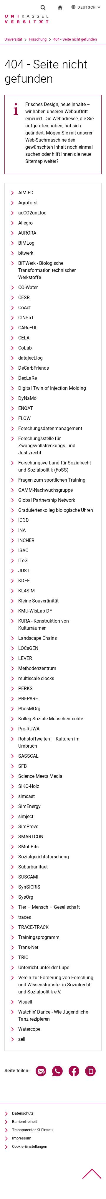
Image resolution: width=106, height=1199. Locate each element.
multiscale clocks (36, 678)
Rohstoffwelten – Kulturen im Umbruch (49, 742)
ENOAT (25, 408)
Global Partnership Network (46, 500)
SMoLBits (28, 846)
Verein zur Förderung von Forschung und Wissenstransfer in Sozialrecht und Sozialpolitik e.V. (55, 985)
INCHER (26, 540)
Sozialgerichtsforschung (43, 857)
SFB (22, 766)
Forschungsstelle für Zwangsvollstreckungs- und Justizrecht (46, 446)
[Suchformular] (43, 7)
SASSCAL (28, 756)
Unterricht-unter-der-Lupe (43, 967)
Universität (13, 39)
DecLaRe (27, 378)
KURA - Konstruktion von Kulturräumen (43, 624)
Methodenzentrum (37, 668)
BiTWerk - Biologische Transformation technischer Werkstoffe (47, 270)
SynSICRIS (29, 887)
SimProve (28, 826)
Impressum (21, 1138)
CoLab (25, 348)
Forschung (38, 39)
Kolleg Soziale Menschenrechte (50, 719)
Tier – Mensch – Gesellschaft (49, 907)
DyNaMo (27, 398)
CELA (23, 338)
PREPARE (28, 698)
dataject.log (30, 358)
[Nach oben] (92, 1174)
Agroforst (28, 203)
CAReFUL (28, 328)
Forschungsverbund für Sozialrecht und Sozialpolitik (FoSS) (54, 466)
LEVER (25, 658)
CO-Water (28, 287)
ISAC (23, 550)
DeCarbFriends (33, 368)
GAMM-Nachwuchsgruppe (45, 490)
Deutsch (89, 7)
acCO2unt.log (32, 213)
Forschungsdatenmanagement (50, 428)
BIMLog (26, 243)
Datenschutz (22, 1113)
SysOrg (25, 897)
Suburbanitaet (33, 867)
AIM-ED (26, 192)
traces (24, 917)
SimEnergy (29, 806)
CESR (24, 297)
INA (22, 530)
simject (25, 816)
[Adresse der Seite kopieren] (90, 1075)
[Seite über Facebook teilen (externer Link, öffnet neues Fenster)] (74, 1075)
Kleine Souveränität (38, 601)
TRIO (23, 957)
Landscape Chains (37, 638)
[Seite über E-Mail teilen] (41, 1075)
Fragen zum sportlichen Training (51, 480)
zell (21, 1039)
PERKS (25, 688)
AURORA (27, 233)
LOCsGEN (28, 648)
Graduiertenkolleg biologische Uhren (55, 510)
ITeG (23, 560)
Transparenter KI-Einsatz (32, 1130)
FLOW (24, 418)
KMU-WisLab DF (35, 611)
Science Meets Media (40, 776)
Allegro (25, 223)
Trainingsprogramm (38, 937)
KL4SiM (26, 591)
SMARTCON (30, 836)
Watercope (29, 1029)
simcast (26, 796)
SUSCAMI (28, 877)
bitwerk (25, 253)
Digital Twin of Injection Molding (52, 388)
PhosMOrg (29, 708)
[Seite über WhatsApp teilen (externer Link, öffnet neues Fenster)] (57, 1075)
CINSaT (26, 317)
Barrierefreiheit (24, 1121)
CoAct (24, 307)
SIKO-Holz (28, 786)
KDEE (24, 581)
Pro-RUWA (28, 729)
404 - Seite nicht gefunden (75, 39)
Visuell (25, 1002)
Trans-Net (28, 947)
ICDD (23, 520)
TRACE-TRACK (33, 927)
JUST (24, 570)
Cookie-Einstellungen (29, 1146)
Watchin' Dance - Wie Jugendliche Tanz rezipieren (53, 1015)
